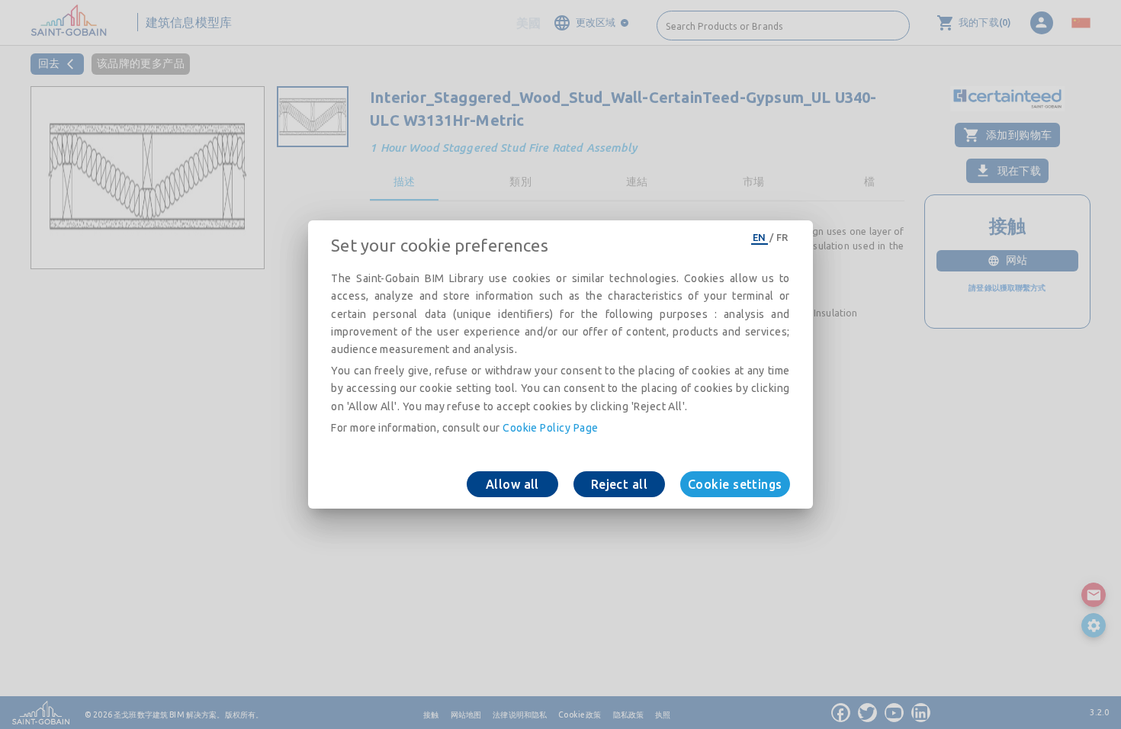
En (759, 237)
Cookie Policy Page (550, 428)
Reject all (619, 484)
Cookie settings (735, 484)
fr (782, 237)
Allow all (512, 484)
